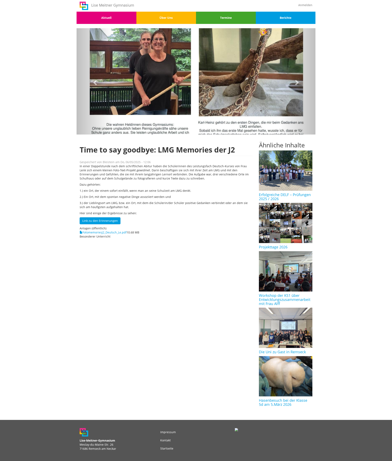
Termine (226, 18)
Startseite (166, 448)
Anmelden (305, 5)
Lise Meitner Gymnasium (112, 5)
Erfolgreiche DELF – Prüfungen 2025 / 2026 (285, 196)
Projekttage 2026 (273, 247)
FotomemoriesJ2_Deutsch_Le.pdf (104, 232)
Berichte (285, 18)
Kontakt (165, 440)
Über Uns (166, 18)
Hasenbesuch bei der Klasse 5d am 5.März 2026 (283, 402)
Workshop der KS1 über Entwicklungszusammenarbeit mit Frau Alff (284, 299)
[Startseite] (84, 6)
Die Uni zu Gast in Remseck (282, 351)
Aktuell (106, 18)
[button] (94, 81)
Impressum (168, 432)
